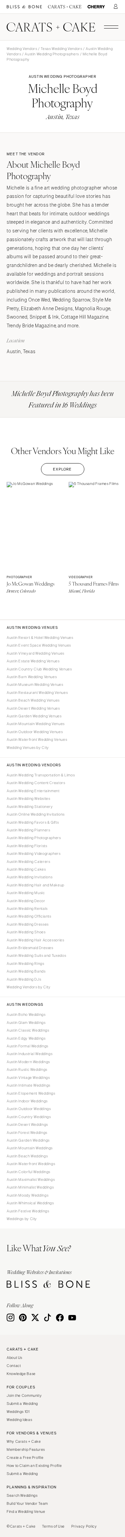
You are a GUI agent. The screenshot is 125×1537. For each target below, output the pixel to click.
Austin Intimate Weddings (28, 1085)
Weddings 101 (18, 1412)
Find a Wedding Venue (26, 1511)
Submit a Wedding (22, 1404)
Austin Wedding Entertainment (33, 791)
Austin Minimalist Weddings (30, 1187)
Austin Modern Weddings (28, 1062)
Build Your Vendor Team (27, 1503)
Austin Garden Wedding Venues (34, 716)
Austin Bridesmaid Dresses (30, 948)
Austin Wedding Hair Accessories (35, 940)
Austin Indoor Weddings (27, 1101)
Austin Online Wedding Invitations (36, 814)
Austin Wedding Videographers (34, 854)
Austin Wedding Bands (26, 971)
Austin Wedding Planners (28, 830)
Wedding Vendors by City (29, 987)
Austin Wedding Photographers (52, 54)
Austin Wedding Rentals (27, 909)
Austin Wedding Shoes (26, 932)
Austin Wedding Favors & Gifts (33, 822)
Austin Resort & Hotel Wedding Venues (40, 638)
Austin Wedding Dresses (28, 924)
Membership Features (26, 1449)
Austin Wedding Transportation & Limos (41, 775)
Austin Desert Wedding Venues (33, 708)
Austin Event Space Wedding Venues (39, 645)
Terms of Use (53, 1526)
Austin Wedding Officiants (29, 916)
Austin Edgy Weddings (26, 1038)
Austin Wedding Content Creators (36, 783)
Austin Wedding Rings (25, 964)
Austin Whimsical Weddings (30, 1203)
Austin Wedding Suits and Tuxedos (36, 955)
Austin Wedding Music (26, 893)
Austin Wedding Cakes (26, 869)
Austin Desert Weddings (27, 1124)
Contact (14, 1366)
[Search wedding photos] (96, 7)
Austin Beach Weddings (27, 1156)
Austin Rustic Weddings (27, 1069)
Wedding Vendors (22, 49)
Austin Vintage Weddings (28, 1078)
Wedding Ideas (19, 1420)
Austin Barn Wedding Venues (32, 677)
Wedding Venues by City (28, 748)
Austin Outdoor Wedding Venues (35, 732)
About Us (14, 1358)
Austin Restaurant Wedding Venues (37, 693)
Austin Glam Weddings (26, 1023)
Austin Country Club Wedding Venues (39, 669)
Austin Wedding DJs (24, 979)
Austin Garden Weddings (28, 1140)
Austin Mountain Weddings (30, 1148)
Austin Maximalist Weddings (31, 1179)
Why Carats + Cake (24, 1441)
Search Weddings (22, 1495)
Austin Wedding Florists (27, 846)
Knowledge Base (21, 1374)
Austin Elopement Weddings (31, 1093)
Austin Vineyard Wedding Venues (35, 653)
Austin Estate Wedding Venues (33, 661)
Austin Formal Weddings (27, 1046)
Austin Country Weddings (29, 1117)
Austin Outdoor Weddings (29, 1109)
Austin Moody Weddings (27, 1195)
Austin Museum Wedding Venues (35, 684)
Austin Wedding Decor (26, 901)
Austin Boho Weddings (26, 1014)
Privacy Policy (84, 1526)
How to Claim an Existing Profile (34, 1466)
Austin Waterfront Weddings (31, 1164)
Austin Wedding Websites (28, 799)
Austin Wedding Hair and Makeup (35, 885)
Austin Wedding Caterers (28, 862)
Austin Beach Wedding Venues (33, 700)
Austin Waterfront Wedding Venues (37, 739)
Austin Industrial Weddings (29, 1054)
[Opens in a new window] (24, 7)
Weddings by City (22, 1219)
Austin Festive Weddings (28, 1211)
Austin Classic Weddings (28, 1030)
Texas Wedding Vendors (61, 49)
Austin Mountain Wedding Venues (36, 724)
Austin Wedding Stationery (30, 807)
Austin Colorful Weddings (28, 1172)
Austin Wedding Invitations (29, 877)
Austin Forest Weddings (27, 1133)
